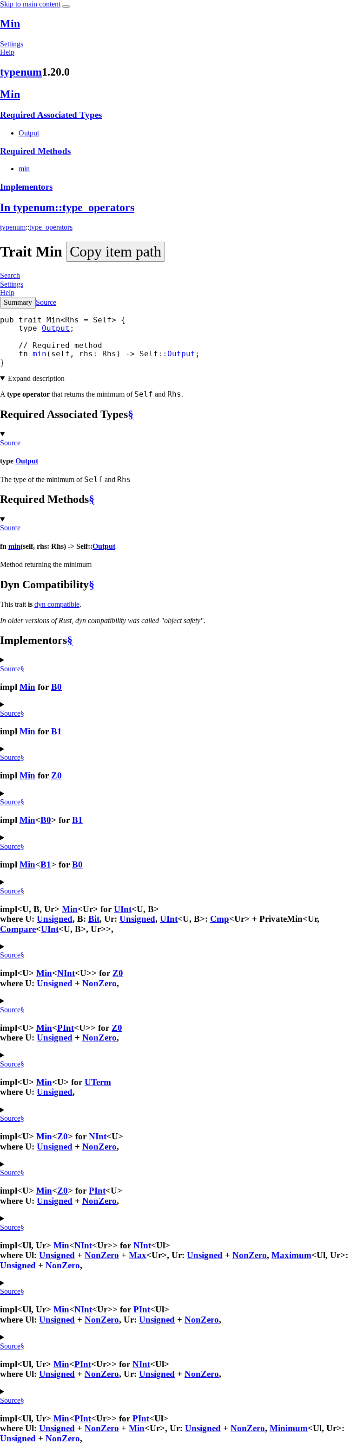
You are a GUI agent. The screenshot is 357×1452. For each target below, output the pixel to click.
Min (10, 24)
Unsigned (55, 919)
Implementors (26, 187)
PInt (65, 1028)
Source (46, 302)
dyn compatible (56, 604)
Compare (18, 929)
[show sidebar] (66, 6)
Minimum (289, 1428)
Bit (93, 919)
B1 (56, 731)
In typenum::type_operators (67, 207)
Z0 (56, 775)
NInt (66, 973)
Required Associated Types (51, 115)
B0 (56, 687)
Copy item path (115, 251)
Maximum (291, 1255)
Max (137, 1255)
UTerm (98, 1082)
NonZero (99, 983)
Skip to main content (30, 4)
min (24, 169)
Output (29, 133)
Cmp (219, 919)
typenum (21, 72)
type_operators (51, 227)
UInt (123, 909)
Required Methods (35, 151)
